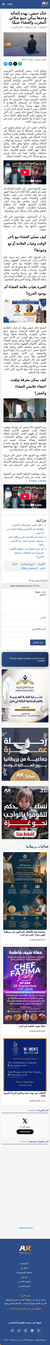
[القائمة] (3, 4)
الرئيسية (42, 27)
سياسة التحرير (24, 1281)
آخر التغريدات (38, 1110)
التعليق (43, 595)
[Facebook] (10, 64)
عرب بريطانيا (31, 27)
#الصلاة (41, 564)
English (10, 4)
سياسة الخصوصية (24, 1272)
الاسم (43, 617)
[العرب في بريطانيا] (45, 4)
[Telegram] (6, 64)
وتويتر (33, 480)
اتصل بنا (24, 1268)
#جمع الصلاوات (27, 564)
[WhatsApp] (20, 64)
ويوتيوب (41, 480)
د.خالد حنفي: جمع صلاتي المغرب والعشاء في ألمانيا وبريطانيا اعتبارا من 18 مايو (25, 529)
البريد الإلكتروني (39, 629)
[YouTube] (32, 1330)
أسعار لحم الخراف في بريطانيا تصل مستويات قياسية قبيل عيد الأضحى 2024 (26, 541)
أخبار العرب (17, 27)
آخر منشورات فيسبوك (34, 1141)
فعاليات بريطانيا (37, 846)
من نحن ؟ (25, 1295)
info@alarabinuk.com (20, 1308)
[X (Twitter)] (15, 64)
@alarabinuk (25, 1132)
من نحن (24, 1277)
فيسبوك (7, 477)
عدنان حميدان (40, 59)
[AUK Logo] (25, 1250)
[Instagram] (25, 1330)
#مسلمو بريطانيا (29, 568)
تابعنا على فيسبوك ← (25, 1228)
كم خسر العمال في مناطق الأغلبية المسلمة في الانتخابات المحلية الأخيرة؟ (27, 553)
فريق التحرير (24, 1286)
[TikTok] (19, 1330)
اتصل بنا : (36, 1308)
